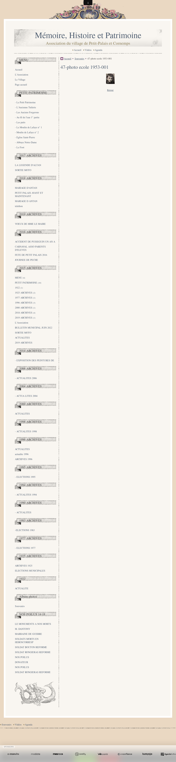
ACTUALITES (22, 337)
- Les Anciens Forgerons (27, 112)
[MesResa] (58, 754)
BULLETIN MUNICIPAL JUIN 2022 (33, 327)
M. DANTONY (22, 628)
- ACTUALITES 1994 (26, 494)
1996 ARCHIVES (25, 302)
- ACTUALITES (23, 512)
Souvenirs (20, 606)
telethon (19, 206)
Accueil (77, 50)
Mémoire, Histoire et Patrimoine (88, 34)
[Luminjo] (147, 754)
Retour (110, 90)
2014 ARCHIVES (30, 351)
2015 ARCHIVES (30, 268)
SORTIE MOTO (23, 170)
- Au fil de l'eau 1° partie (27, 117)
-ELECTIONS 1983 (25, 530)
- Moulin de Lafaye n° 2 (27, 132)
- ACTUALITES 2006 (26, 378)
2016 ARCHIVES (30, 232)
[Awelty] (80, 754)
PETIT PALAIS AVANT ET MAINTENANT (29, 194)
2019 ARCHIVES (30, 214)
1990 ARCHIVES (30, 503)
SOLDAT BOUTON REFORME (31, 647)
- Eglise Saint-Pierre (25, 137)
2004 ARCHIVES (30, 386)
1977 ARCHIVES (25, 297)
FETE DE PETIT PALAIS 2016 (31, 254)
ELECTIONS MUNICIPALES (30, 570)
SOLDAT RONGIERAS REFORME (33, 652)
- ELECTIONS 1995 (25, 476)
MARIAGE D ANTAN (26, 201)
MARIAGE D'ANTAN (26, 187)
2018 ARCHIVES (30, 178)
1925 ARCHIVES (25, 292)
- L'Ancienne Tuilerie (25, 107)
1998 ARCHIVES (30, 422)
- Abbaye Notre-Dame (26, 142)
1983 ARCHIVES (30, 520)
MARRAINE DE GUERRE (28, 633)
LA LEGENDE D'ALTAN (28, 165)
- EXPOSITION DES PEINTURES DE (34, 360)
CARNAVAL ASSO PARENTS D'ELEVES (30, 248)
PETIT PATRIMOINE (33, 92)
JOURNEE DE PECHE (26, 259)
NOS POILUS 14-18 (32, 614)
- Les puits (20, 122)
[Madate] (35, 754)
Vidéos (88, 50)
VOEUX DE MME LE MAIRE (30, 223)
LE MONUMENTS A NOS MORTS (33, 623)
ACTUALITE (21, 588)
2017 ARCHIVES (30, 155)
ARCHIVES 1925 (23, 565)
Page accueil (21, 84)
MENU (23, 60)
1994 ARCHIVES (30, 485)
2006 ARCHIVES (30, 368)
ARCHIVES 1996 (23, 459)
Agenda (98, 50)
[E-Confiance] (125, 754)
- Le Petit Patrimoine (25, 102)
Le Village (20, 79)
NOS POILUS (22, 657)
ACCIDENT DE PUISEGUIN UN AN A (35, 241)
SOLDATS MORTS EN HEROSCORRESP (26, 640)
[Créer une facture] (102, 754)
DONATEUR (21, 662)
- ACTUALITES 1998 (26, 431)
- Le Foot (19, 147)
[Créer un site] (13, 754)
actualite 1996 (22, 454)
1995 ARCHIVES (30, 467)
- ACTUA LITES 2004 (26, 395)
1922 (19, 287)
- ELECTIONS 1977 (25, 547)
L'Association (21, 74)
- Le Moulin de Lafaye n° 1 (28, 127)
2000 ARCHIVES (25, 307)
